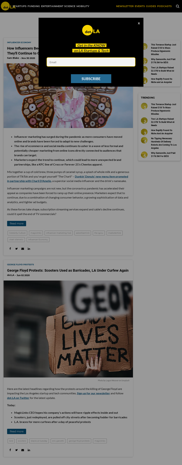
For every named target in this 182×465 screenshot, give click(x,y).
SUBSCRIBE (91, 79)
